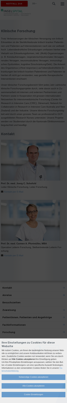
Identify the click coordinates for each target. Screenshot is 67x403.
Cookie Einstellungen (33, 394)
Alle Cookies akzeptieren (33, 386)
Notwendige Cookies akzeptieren (33, 377)
